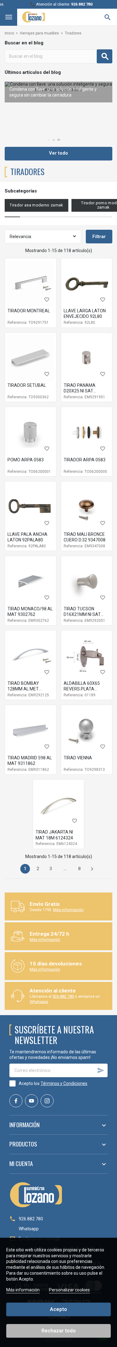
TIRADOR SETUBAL (26, 385)
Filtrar (99, 236)
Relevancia (20, 236)
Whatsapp (39, 1001)
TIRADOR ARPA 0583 (84, 459)
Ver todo (58, 153)
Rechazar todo (58, 1331)
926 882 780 (63, 996)
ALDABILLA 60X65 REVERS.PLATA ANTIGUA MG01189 (83, 689)
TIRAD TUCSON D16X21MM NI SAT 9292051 (82, 614)
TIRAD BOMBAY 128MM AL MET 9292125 (23, 689)
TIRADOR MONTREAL (28, 310)
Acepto (58, 1309)
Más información (68, 909)
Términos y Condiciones (64, 1083)
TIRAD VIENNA (78, 757)
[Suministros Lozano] (33, 17)
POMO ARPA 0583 (25, 459)
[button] (58, 140)
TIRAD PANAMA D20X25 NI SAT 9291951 (79, 391)
